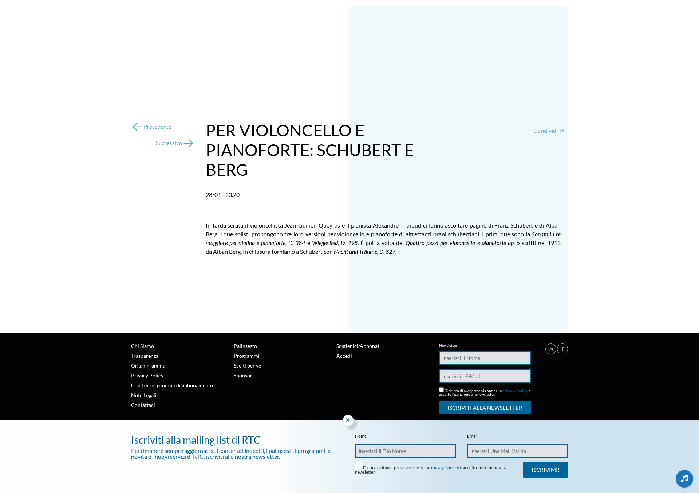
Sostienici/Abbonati (358, 346)
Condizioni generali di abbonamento (172, 385)
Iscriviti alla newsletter (484, 407)
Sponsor (243, 375)
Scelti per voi (248, 365)
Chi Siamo (142, 346)
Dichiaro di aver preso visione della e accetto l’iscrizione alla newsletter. (484, 392)
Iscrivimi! (546, 469)
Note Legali (144, 395)
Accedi (344, 356)
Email (472, 436)
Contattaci (143, 405)
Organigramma (148, 365)
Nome (361, 436)
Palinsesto (245, 346)
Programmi (247, 356)
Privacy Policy (147, 375)
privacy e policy (515, 390)
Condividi (546, 130)
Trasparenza (144, 356)
